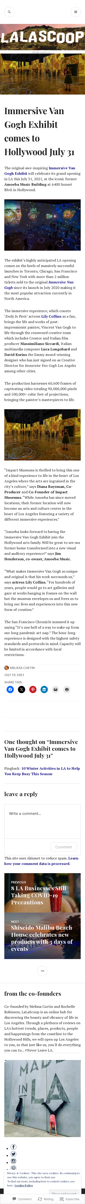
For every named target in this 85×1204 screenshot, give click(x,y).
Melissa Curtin (22, 668)
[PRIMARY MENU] (75, 12)
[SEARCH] (9, 12)
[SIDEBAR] (42, 971)
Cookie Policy (24, 1185)
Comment (63, 847)
